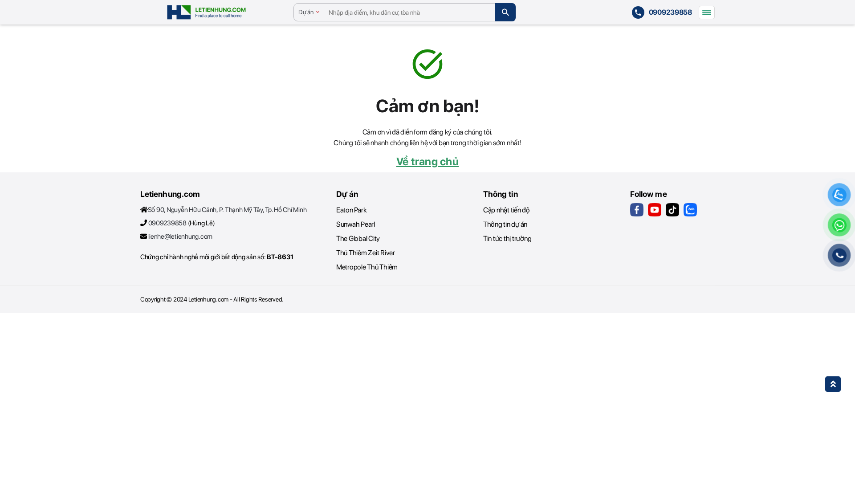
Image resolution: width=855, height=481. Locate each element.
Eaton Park (351, 210)
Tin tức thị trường (507, 238)
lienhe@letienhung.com (180, 236)
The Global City (358, 238)
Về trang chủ (427, 161)
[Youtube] (654, 209)
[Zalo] (690, 209)
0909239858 (167, 223)
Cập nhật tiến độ (506, 210)
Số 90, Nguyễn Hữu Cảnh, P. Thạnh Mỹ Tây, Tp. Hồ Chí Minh (227, 210)
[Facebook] (636, 209)
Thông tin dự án (505, 224)
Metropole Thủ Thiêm (367, 267)
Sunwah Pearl (355, 224)
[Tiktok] (672, 209)
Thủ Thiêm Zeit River (365, 253)
